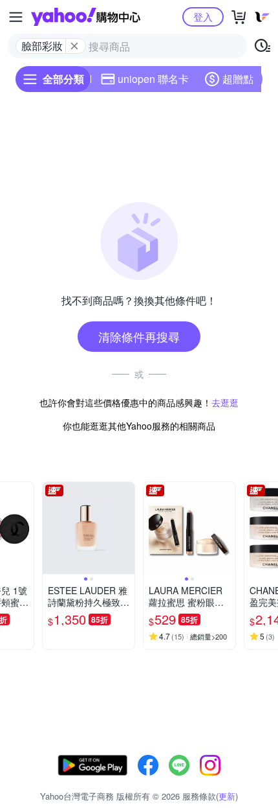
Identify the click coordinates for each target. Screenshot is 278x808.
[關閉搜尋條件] (74, 46)
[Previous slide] (51, 528)
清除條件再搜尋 (139, 336)
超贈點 (237, 78)
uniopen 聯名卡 (153, 78)
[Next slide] (25, 528)
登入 (203, 16)
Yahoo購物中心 (85, 17)
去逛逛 (225, 402)
